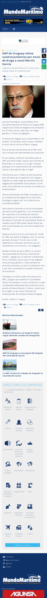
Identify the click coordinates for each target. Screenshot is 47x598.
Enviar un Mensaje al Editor (31, 76)
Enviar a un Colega (12, 76)
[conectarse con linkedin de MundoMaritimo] (44, 61)
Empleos (8, 567)
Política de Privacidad (8, 589)
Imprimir (9, 79)
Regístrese (8, 563)
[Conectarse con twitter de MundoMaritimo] (44, 56)
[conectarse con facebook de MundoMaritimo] (44, 50)
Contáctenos (9, 557)
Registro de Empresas (12, 560)
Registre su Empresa (22, 545)
